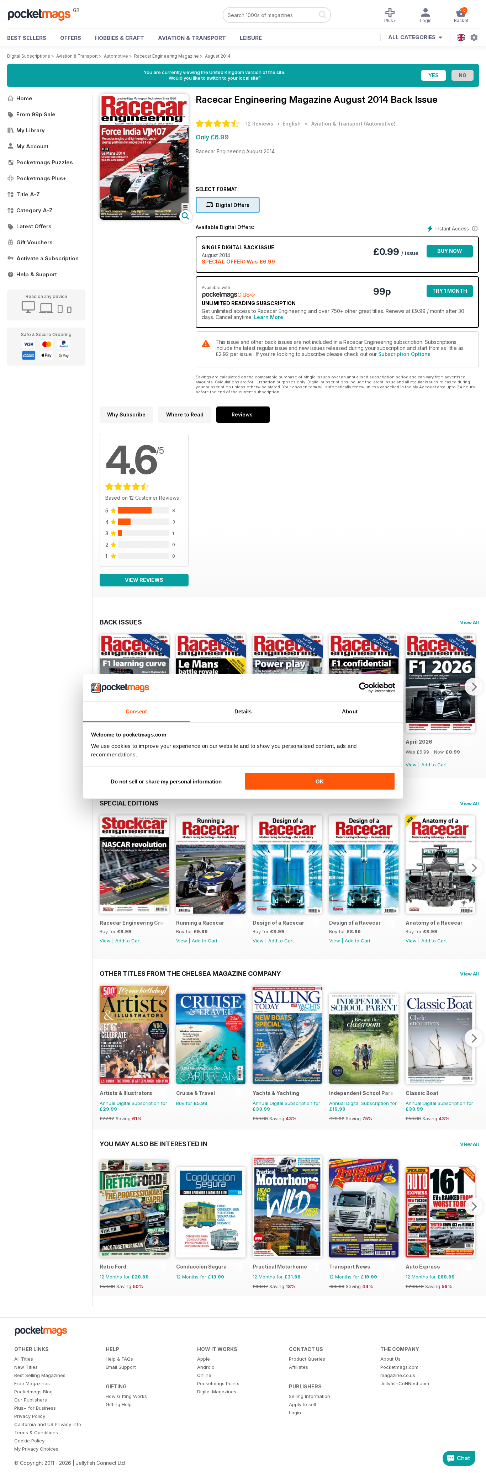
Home (24, 98)
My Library (30, 130)
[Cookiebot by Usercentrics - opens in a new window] (364, 687)
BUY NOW (449, 251)
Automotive (116, 56)
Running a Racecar (200, 923)
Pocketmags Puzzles (44, 162)
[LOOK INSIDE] (144, 218)
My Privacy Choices (36, 1449)
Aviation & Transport (192, 37)
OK (320, 781)
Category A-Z (34, 210)
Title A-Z (28, 194)
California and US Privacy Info (47, 1424)
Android (206, 1367)
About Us (390, 1359)
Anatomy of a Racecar (434, 923)
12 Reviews (259, 124)
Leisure (251, 37)
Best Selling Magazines (39, 1375)
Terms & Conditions (36, 1432)
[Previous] (105, 868)
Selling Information (309, 1396)
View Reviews (144, 580)
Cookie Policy (29, 1440)
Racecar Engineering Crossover (132, 923)
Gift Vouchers (34, 242)
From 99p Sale (36, 114)
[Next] (473, 687)
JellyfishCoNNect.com (404, 1383)
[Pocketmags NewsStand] (42, 14)
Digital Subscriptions (28, 56)
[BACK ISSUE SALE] (440, 731)
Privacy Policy (29, 1416)
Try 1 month (449, 291)
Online (204, 1375)
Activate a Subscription (47, 258)
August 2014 (218, 56)
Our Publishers (30, 1400)
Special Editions (129, 803)
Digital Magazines (216, 1391)
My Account (32, 146)
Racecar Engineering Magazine (166, 56)
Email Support (121, 1367)
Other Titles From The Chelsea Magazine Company (190, 973)
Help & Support (36, 274)
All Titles (23, 1359)
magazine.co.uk (397, 1375)
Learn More (268, 317)
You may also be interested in (153, 1143)
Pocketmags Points (218, 1383)
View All (469, 622)
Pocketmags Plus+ (41, 178)
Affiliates (298, 1367)
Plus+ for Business (35, 1408)
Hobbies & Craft (119, 37)
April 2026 (419, 742)
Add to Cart (434, 764)
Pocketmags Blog (33, 1391)
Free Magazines (32, 1383)
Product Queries (307, 1359)
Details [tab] (243, 711)
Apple (203, 1359)
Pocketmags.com (399, 1367)
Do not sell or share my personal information (166, 781)
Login (295, 1412)
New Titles (26, 1367)
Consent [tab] (136, 711)
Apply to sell (302, 1404)
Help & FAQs (119, 1359)
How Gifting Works (126, 1396)
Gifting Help (119, 1404)
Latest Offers (34, 226)
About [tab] (350, 711)
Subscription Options (404, 354)
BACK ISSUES (121, 622)
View (411, 764)
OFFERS (70, 37)
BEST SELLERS (26, 37)
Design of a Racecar (278, 923)
